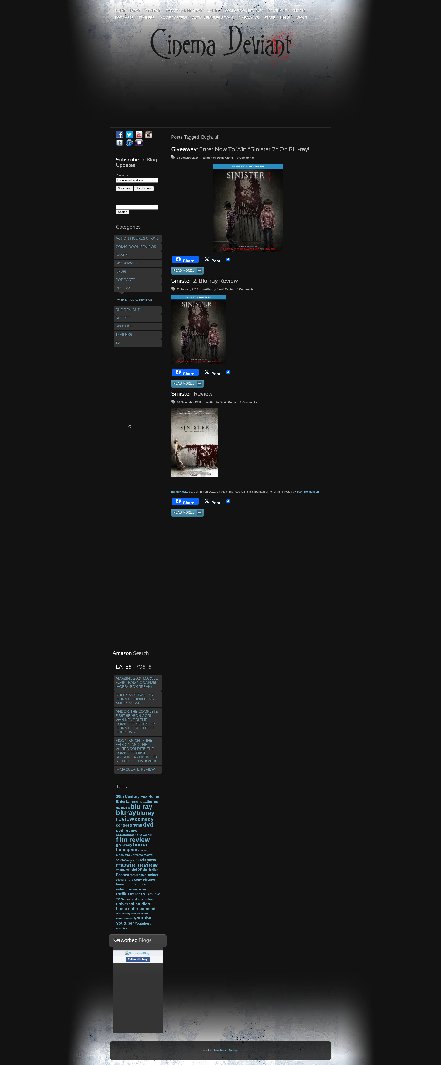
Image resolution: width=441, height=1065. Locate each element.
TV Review (150, 894)
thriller (122, 893)
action (148, 801)
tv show (136, 899)
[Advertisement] (220, 89)
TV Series (123, 899)
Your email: (123, 175)
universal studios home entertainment (135, 906)
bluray (126, 812)
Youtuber (125, 923)
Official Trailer (148, 869)
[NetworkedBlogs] (138, 953)
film (150, 835)
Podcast (122, 875)
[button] (248, 208)
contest (122, 825)
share (129, 879)
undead (148, 899)
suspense (139, 889)
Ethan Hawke (179, 491)
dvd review (126, 830)
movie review (137, 865)
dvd (148, 824)
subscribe (124, 889)
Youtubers (143, 923)
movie (131, 860)
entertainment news (131, 835)
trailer (135, 894)
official (131, 869)
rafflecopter (138, 875)
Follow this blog (138, 959)
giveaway (124, 845)
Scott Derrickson (308, 491)
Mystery (120, 869)
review (152, 875)
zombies (121, 928)
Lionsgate (126, 849)
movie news (145, 860)
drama (136, 825)
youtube (142, 918)
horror (140, 844)
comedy (144, 819)
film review (133, 839)
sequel (120, 879)
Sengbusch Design (226, 1050)
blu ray (141, 806)
